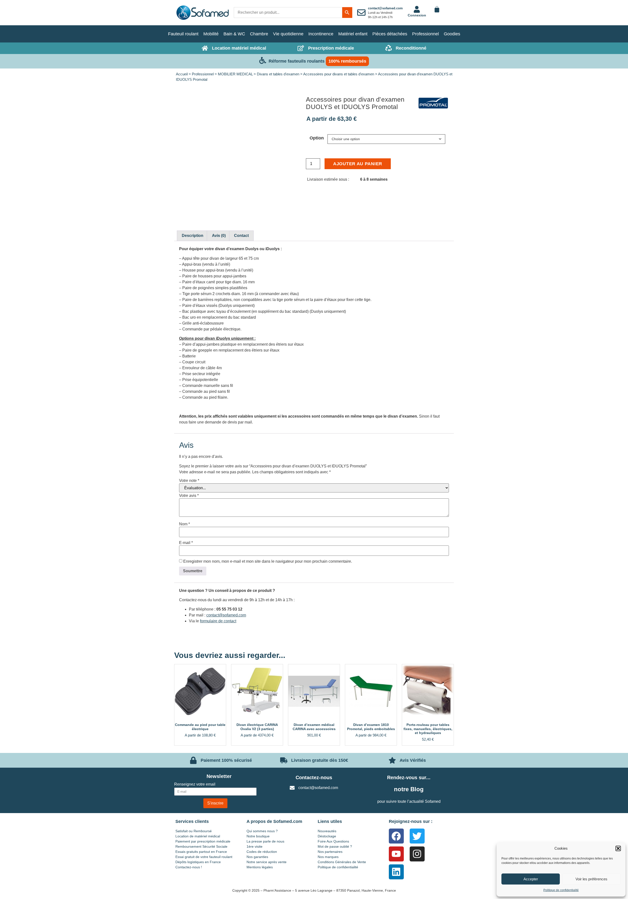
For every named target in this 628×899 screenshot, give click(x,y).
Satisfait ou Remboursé (193, 831)
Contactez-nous (314, 777)
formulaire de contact (218, 621)
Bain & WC (234, 33)
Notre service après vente (267, 862)
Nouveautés (327, 831)
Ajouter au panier (357, 163)
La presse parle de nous (265, 841)
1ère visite (254, 846)
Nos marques (328, 857)
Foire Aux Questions (333, 841)
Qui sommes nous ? (262, 831)
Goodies (452, 33)
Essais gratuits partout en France (201, 852)
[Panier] (436, 9)
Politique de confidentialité (561, 890)
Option (317, 138)
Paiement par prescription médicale (202, 841)
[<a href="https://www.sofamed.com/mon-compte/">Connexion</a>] (416, 9)
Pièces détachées (389, 33)
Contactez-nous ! (188, 867)
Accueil (182, 74)
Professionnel (425, 33)
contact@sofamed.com (385, 8)
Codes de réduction (262, 852)
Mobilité (211, 33)
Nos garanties (257, 857)
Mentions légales (260, 867)
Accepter (530, 879)
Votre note (189, 481)
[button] (618, 848)
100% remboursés (347, 61)
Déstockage (327, 836)
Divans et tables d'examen (278, 74)
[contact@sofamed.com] (361, 12)
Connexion (417, 15)
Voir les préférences (591, 879)
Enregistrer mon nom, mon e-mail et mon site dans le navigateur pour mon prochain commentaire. (267, 561)
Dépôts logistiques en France (198, 862)
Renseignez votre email (194, 784)
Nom (184, 524)
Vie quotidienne (288, 33)
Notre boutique (258, 836)
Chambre (259, 33)
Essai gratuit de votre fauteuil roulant (203, 857)
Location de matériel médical (197, 836)
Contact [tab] (241, 235)
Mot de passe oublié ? (335, 846)
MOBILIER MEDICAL (235, 74)
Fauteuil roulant (183, 33)
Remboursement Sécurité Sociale (201, 846)
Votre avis (189, 496)
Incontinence (320, 33)
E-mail (186, 543)
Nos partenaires (330, 852)
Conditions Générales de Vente (342, 862)
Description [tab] (192, 235)
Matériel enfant (352, 33)
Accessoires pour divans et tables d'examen (338, 74)
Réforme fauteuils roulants (297, 61)
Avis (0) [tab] (219, 235)
